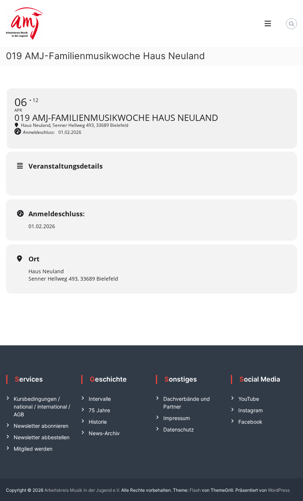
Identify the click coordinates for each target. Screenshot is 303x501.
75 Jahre (99, 410)
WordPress (279, 490)
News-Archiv (104, 433)
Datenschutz (178, 429)
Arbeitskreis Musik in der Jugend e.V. (82, 490)
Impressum (176, 418)
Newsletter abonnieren (41, 426)
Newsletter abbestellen (41, 437)
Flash (195, 490)
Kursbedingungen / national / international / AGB (42, 406)
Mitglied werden (33, 449)
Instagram (250, 410)
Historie (98, 422)
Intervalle (100, 399)
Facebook (250, 422)
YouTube (248, 399)
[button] (16, 484)
